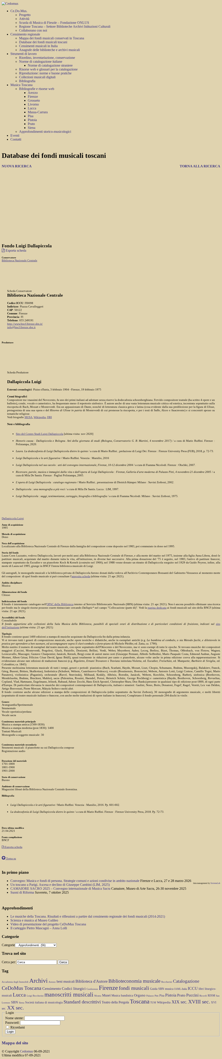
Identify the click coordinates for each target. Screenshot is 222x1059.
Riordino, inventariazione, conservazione (47, 57)
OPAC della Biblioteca (60, 604)
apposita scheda (81, 576)
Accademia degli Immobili (15, 982)
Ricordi (203, 996)
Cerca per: (9, 962)
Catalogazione (186, 981)
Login (10, 1031)
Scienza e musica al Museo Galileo (34, 920)
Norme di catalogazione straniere (50, 65)
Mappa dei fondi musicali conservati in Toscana (51, 38)
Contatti (15, 139)
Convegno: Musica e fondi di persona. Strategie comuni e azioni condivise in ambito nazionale (75, 881)
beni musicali (66, 981)
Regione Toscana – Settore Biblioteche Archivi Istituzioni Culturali (64, 26)
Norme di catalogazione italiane (40, 61)
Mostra (97, 996)
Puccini (192, 995)
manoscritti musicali (68, 994)
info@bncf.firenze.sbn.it (21, 327)
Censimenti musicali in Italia (38, 46)
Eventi (14, 135)
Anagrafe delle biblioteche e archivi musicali (49, 50)
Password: (12, 1022)
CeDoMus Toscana (21, 988)
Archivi (38, 980)
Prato (31, 124)
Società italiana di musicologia (44, 1002)
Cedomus (26, 1051)
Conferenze (92, 989)
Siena (31, 128)
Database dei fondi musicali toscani (43, 42)
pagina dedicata (157, 607)
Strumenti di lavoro (23, 54)
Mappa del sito (15, 1043)
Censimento (51, 988)
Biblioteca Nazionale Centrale (19, 260)
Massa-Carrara (38, 112)
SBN (14, 1002)
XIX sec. (179, 1002)
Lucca (32, 108)
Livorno (33, 104)
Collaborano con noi (33, 30)
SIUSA (28, 417)
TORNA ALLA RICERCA (200, 166)
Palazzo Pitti (152, 996)
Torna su (10, 858)
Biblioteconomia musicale (134, 981)
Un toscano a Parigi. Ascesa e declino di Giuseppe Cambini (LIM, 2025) (60, 884)
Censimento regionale (25, 34)
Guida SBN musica (161, 988)
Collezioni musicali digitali (37, 77)
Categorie (8, 945)
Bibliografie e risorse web (36, 89)
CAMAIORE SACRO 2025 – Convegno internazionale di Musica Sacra (60, 888)
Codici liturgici (74, 988)
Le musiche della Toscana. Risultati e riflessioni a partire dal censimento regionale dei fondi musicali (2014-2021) (87, 916)
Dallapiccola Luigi (13, 518)
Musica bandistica (122, 995)
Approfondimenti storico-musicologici (45, 131)
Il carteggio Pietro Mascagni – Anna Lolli (38, 928)
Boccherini (166, 982)
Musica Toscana (21, 85)
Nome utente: (14, 1018)
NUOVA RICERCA (17, 166)
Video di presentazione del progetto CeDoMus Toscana (48, 924)
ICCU (193, 988)
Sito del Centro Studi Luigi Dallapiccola (39, 433)
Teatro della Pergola (115, 1002)
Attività (24, 19)
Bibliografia (27, 81)
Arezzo (33, 92)
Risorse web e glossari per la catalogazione (48, 69)
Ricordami (17, 1027)
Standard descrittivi (82, 1002)
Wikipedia (40, 417)
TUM (153, 1002)
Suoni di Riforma (22, 892)
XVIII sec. (199, 1002)
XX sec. (15, 1008)
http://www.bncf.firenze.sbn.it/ (25, 323)
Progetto (25, 15)
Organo (139, 995)
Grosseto (34, 100)
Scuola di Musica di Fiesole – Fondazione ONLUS (54, 22)
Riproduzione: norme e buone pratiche (45, 73)
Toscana (139, 1001)
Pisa (30, 116)
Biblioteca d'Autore (91, 981)
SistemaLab (215, 883)
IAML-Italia (180, 988)
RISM (211, 995)
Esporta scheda (15, 250)
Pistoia (32, 120)
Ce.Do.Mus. (18, 11)
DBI (49, 417)
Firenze (33, 96)
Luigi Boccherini (35, 996)
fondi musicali (134, 988)
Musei (106, 995)
